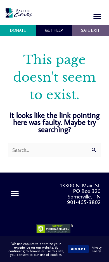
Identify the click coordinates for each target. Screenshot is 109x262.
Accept (78, 249)
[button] (97, 16)
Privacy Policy (97, 249)
